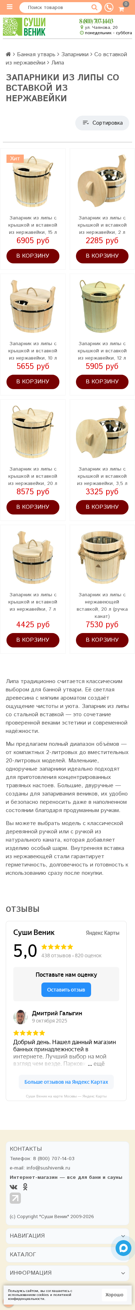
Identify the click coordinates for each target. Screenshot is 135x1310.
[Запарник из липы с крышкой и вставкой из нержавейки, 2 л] (102, 181)
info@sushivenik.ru (48, 1168)
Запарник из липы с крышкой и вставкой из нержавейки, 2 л (102, 225)
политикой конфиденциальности (39, 1296)
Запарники (75, 54)
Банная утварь (36, 54)
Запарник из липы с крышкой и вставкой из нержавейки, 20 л (32, 476)
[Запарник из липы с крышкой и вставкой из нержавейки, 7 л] (32, 557)
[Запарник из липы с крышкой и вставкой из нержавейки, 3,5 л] (102, 432)
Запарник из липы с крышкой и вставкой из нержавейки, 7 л (32, 602)
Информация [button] (30, 1273)
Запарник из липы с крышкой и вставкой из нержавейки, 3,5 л (102, 476)
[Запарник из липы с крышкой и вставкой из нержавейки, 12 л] (102, 306)
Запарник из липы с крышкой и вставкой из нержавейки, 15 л (32, 225)
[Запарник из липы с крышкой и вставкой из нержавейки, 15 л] (32, 181)
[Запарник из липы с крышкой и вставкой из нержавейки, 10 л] (32, 306)
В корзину (32, 256)
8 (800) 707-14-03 (96, 21)
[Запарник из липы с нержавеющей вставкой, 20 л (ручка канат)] (102, 557)
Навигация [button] (27, 1236)
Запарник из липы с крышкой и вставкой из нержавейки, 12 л (102, 351)
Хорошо (114, 1295)
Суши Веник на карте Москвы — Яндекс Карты (66, 1096)
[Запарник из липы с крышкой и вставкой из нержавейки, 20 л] (32, 432)
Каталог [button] (23, 1255)
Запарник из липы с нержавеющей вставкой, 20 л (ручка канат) (102, 605)
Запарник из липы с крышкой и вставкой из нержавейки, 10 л (32, 351)
